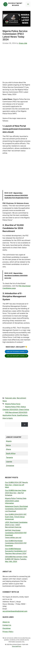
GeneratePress (16, 646)
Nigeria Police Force (12, 404)
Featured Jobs (10, 398)
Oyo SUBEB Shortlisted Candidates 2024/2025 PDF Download (16, 543)
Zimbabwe (10, 466)
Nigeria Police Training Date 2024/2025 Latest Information (15, 500)
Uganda (9, 462)
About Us (6, 622)
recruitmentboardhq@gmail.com (15, 611)
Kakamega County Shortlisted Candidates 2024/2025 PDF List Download (16, 508)
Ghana (8, 449)
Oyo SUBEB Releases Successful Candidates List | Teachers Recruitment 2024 (16, 551)
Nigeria (9, 441)
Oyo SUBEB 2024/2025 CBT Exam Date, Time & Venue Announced (15, 516)
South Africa (10, 453)
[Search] (24, 424)
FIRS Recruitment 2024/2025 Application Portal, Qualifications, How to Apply (15, 415)
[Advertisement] (16, 64)
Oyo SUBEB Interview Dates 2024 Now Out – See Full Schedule (15, 492)
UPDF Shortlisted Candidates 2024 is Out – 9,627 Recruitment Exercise (16, 524)
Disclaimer (7, 628)
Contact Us (7, 625)
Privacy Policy (8, 632)
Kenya (8, 445)
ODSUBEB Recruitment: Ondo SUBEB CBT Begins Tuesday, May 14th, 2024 (16, 559)
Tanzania (9, 457)
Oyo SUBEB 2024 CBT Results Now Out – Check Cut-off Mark (16, 484)
